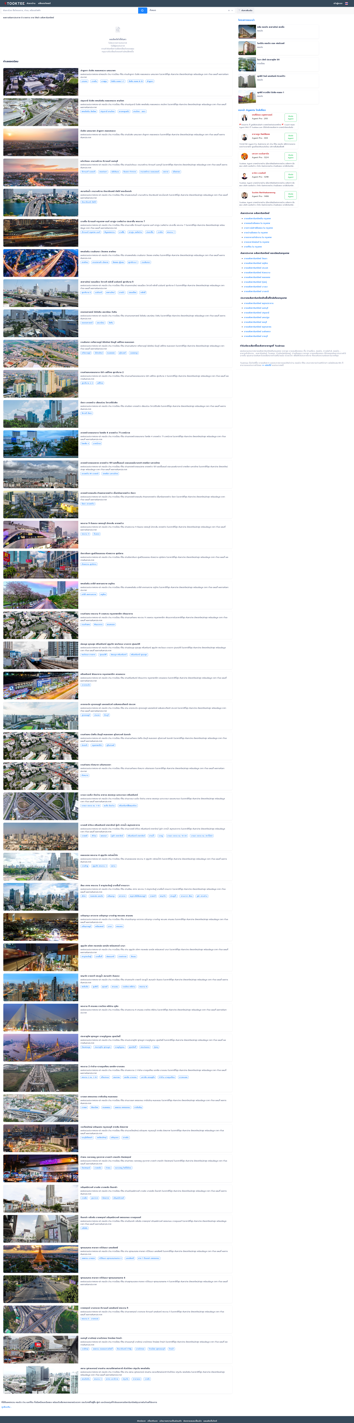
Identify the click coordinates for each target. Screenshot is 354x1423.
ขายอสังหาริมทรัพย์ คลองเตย (257, 277)
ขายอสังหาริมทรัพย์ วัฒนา (255, 258)
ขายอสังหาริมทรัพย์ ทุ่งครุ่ (255, 282)
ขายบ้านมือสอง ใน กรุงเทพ (256, 232)
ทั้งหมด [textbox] (153, 10)
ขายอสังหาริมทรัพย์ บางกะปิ (256, 291)
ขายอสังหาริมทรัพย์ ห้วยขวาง (257, 272)
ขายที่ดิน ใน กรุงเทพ (253, 246)
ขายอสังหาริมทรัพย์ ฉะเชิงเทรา (257, 331)
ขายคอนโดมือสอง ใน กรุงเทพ (257, 223)
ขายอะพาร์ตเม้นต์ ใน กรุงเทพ (256, 242)
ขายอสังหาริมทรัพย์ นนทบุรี (256, 308)
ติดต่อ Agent (290, 117)
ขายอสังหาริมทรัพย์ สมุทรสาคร (257, 326)
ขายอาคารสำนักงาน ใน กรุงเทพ (258, 237)
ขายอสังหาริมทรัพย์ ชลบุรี (255, 322)
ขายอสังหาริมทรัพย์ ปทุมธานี (256, 312)
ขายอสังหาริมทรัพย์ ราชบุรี (256, 336)
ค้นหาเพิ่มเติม (246, 10)
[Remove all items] (229, 10)
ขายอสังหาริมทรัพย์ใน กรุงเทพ (257, 218)
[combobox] (191, 10)
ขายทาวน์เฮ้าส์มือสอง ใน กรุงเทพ (258, 228)
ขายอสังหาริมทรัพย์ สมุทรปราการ (259, 303)
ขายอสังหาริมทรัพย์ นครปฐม (256, 317)
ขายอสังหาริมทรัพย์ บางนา (256, 286)
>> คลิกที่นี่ (266, 365)
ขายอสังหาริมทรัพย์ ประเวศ (256, 267)
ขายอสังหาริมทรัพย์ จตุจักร (256, 263)
